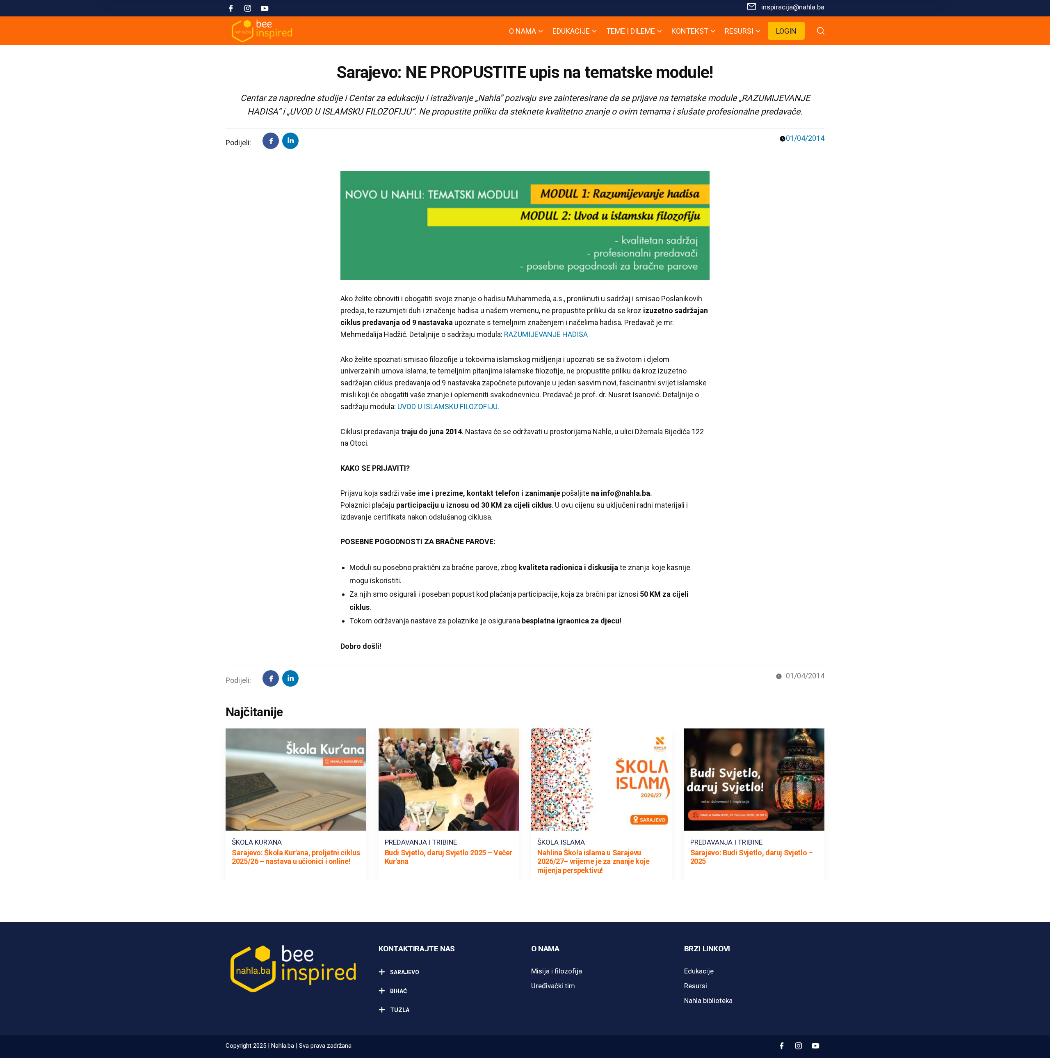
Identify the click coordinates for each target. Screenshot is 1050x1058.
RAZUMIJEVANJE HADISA (546, 334)
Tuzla (399, 1010)
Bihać (398, 991)
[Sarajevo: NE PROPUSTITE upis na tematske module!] (290, 141)
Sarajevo (404, 972)
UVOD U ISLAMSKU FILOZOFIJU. (448, 406)
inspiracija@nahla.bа (792, 7)
